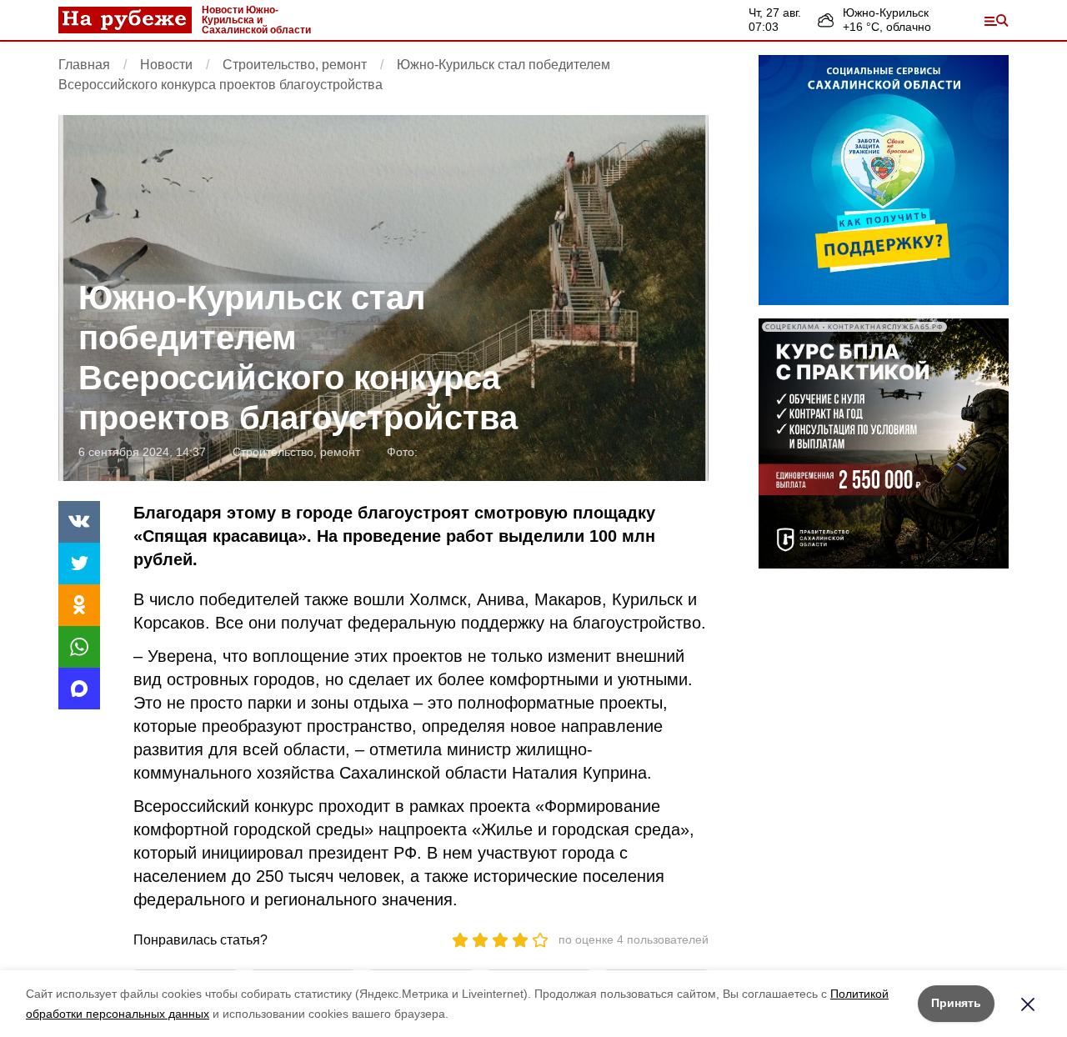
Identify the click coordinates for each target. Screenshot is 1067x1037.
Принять (956, 1002)
